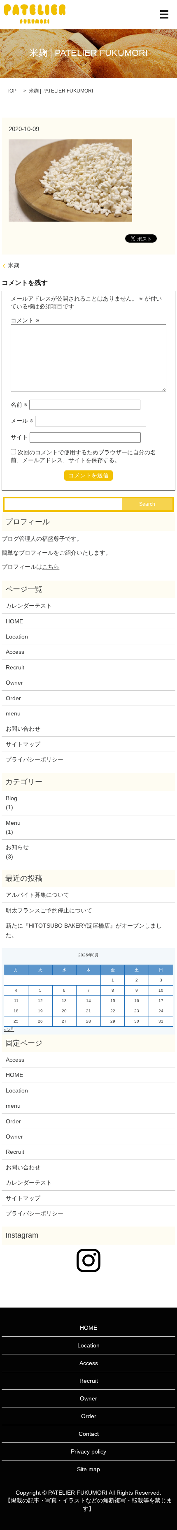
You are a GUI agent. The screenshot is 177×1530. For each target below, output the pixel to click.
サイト (19, 437)
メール (22, 420)
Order (13, 698)
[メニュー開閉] (164, 14)
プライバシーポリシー (34, 759)
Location (17, 636)
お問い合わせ (23, 728)
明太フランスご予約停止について (49, 910)
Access (15, 651)
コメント (25, 320)
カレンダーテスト (29, 605)
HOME (14, 621)
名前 (19, 404)
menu (13, 713)
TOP (11, 91)
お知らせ (17, 847)
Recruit (15, 667)
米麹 (13, 265)
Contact (89, 1433)
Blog (11, 798)
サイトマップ (23, 744)
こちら (50, 566)
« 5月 (9, 1029)
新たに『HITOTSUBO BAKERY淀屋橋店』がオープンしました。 (84, 930)
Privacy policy (88, 1451)
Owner (14, 682)
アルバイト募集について (37, 894)
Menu (13, 822)
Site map (88, 1469)
